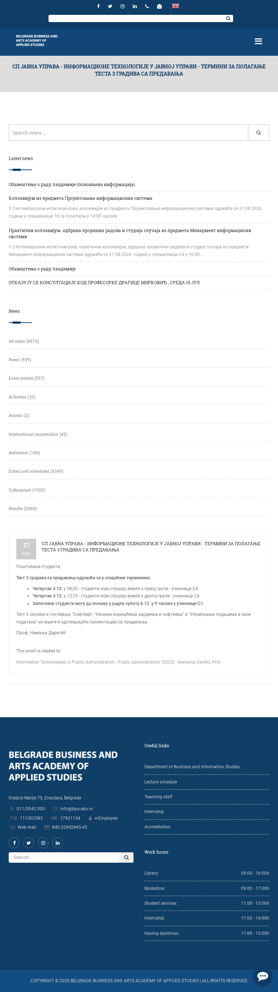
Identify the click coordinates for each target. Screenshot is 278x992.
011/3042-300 (31, 808)
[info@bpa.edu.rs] (160, 6)
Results (23, 508)
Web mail (27, 827)
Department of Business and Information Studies (192, 766)
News (20, 359)
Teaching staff (158, 796)
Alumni (19, 415)
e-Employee (106, 818)
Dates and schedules (36, 471)
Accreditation (157, 826)
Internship (154, 811)
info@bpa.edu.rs (76, 808)
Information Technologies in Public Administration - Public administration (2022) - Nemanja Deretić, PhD (118, 662)
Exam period (27, 378)
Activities (22, 397)
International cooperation (38, 434)
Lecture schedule (160, 782)
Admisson (24, 452)
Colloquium (27, 490)
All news (24, 341)
